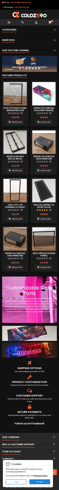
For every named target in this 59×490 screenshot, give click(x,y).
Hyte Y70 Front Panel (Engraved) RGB (15, 109)
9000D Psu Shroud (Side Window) (44, 157)
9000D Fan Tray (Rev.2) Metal (15, 157)
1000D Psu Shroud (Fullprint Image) (44, 109)
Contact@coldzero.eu (20, 2)
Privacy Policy (41, 475)
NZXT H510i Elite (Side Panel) (44, 254)
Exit (16, 481)
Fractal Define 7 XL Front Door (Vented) (44, 207)
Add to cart (15, 122)
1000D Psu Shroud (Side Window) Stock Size (15, 255)
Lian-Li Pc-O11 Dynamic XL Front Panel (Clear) (15, 207)
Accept (39, 481)
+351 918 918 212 (21, 7)
